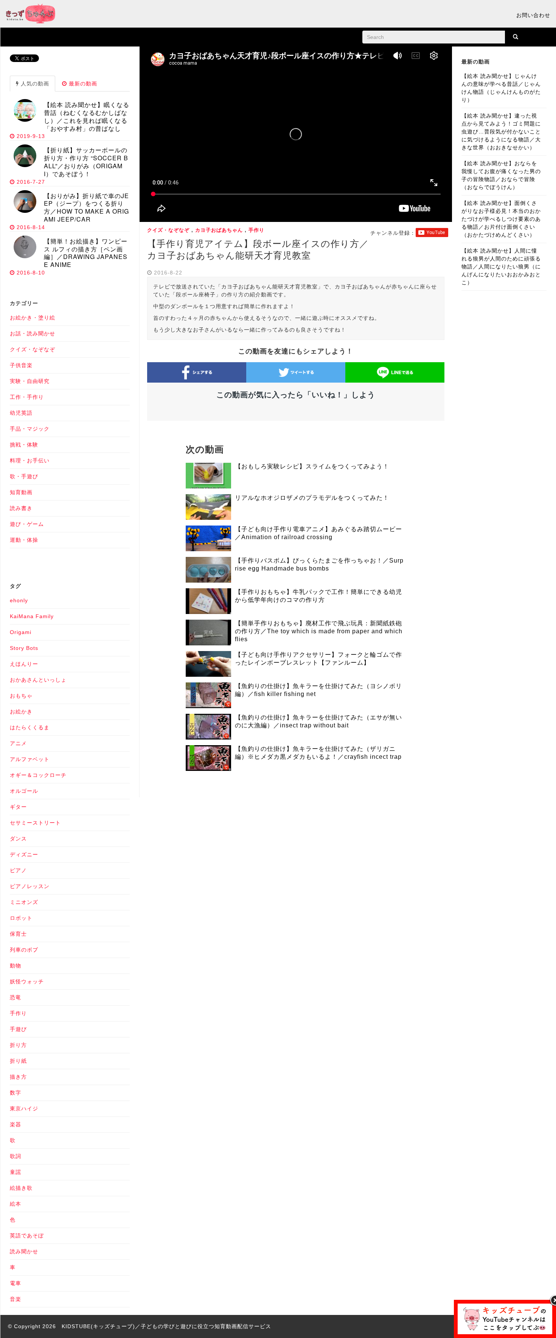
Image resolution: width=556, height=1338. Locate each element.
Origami (20, 632)
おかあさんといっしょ (38, 680)
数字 (15, 1093)
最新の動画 (82, 84)
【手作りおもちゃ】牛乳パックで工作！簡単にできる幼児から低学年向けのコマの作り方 (318, 596)
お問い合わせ (533, 15)
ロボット (21, 918)
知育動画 (21, 492)
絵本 (15, 1204)
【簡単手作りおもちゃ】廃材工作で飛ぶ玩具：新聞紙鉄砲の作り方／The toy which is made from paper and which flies (318, 631)
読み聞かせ (24, 1251)
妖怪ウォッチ (27, 981)
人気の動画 (34, 84)
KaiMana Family (32, 616)
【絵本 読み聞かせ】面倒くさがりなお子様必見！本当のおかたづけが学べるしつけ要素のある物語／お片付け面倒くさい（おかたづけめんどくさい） (501, 219)
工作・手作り (27, 397)
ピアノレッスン (30, 886)
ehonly (19, 600)
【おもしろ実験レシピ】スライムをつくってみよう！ (312, 466)
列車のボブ (24, 950)
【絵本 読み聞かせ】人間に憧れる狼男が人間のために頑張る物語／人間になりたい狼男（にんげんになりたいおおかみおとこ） (501, 266)
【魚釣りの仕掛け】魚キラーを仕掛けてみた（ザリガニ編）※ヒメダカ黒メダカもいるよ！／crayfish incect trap (318, 753)
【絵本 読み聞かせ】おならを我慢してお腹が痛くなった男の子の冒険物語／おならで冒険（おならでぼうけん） (501, 175)
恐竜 (15, 997)
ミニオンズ (24, 902)
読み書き (21, 508)
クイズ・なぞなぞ (168, 230)
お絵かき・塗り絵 (32, 318)
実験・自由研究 (30, 381)
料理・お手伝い (30, 460)
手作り (256, 230)
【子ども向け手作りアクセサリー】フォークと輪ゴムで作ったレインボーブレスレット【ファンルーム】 (318, 658)
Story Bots (24, 648)
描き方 (18, 1077)
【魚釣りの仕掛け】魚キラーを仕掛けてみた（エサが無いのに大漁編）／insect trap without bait (318, 721)
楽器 (15, 1124)
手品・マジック (30, 429)
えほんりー (24, 664)
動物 (15, 966)
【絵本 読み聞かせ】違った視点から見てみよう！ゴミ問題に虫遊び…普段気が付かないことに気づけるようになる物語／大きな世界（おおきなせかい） (501, 131)
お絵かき (21, 712)
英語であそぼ (27, 1236)
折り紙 (18, 1061)
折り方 (18, 1045)
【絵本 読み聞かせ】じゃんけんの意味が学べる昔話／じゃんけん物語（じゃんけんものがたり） (501, 88)
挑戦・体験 (24, 445)
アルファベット (30, 759)
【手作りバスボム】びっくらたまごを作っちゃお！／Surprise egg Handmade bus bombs (319, 564)
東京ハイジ (24, 1108)
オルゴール (24, 791)
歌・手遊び (24, 476)
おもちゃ (21, 696)
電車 (15, 1283)
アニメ (18, 743)
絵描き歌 (21, 1188)
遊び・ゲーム (27, 524)
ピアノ (18, 870)
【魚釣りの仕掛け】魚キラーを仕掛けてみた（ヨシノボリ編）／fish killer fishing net (318, 690)
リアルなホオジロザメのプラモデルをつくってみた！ (312, 498)
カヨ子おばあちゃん (219, 230)
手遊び (18, 1029)
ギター (18, 807)
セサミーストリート (35, 823)
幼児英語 (21, 413)
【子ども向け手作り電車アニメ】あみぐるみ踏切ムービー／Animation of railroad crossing (318, 533)
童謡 (15, 1172)
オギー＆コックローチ (38, 775)
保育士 (18, 934)
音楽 (15, 1299)
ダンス (18, 839)
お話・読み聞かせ (32, 333)
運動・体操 (24, 540)
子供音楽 (21, 365)
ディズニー (24, 854)
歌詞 (15, 1156)
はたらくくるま (30, 727)
